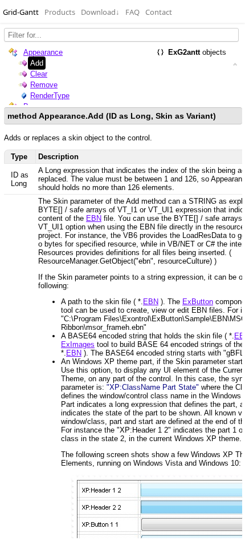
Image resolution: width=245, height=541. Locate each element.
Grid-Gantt (21, 12)
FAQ (132, 12)
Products (59, 12)
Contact (158, 12)
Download (100, 12)
